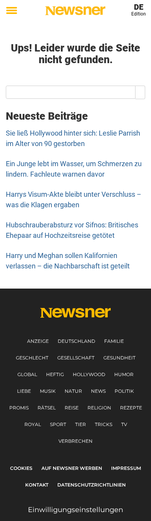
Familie (114, 341)
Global (27, 374)
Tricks (103, 424)
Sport (58, 424)
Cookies (21, 468)
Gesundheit (119, 358)
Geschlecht (32, 358)
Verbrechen (75, 441)
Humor (124, 374)
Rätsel (47, 408)
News (98, 391)
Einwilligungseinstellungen (75, 510)
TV (124, 424)
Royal (32, 424)
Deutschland (76, 341)
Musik (48, 391)
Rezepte (131, 408)
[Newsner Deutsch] (75, 10)
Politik (124, 391)
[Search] (140, 92)
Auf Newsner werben (71, 468)
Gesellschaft (75, 358)
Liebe (24, 391)
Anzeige (38, 341)
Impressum (126, 468)
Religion (99, 408)
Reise (72, 408)
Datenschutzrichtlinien (91, 485)
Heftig (55, 374)
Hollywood (89, 374)
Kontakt (36, 485)
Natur (73, 391)
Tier (80, 424)
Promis (19, 408)
